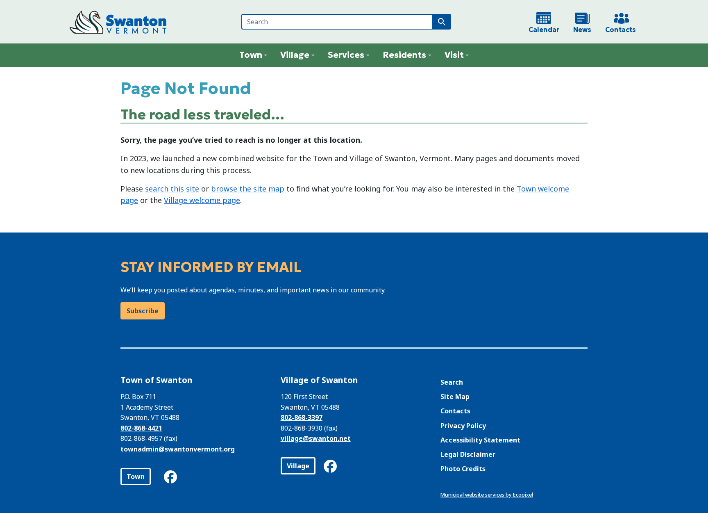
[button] (253, 55)
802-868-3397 (301, 417)
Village (298, 465)
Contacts (455, 410)
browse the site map (247, 189)
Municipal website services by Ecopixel (486, 494)
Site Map (455, 396)
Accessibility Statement (480, 440)
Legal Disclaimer (467, 454)
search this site (172, 189)
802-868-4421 (141, 428)
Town (136, 476)
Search (451, 382)
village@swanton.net (316, 438)
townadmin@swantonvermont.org (177, 449)
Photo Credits (463, 468)
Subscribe (143, 310)
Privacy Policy (463, 425)
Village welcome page (202, 200)
